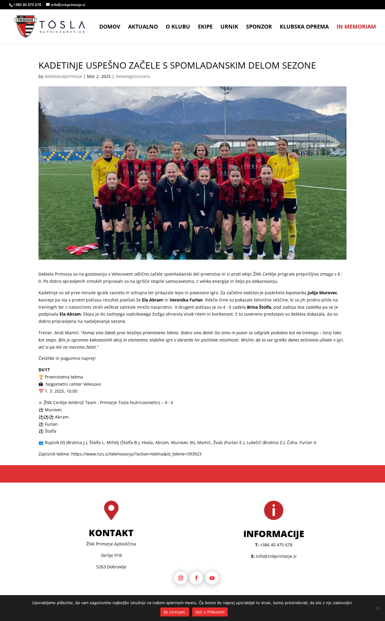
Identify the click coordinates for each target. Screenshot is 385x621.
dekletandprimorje (63, 76)
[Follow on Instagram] (180, 578)
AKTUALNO (143, 27)
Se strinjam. (174, 612)
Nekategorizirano (133, 76)
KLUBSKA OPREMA (304, 27)
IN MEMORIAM (356, 27)
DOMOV (109, 27)
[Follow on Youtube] (212, 578)
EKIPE (205, 27)
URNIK (229, 27)
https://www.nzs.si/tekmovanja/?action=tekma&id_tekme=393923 (136, 454)
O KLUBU (178, 27)
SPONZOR (259, 27)
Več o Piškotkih (210, 612)
